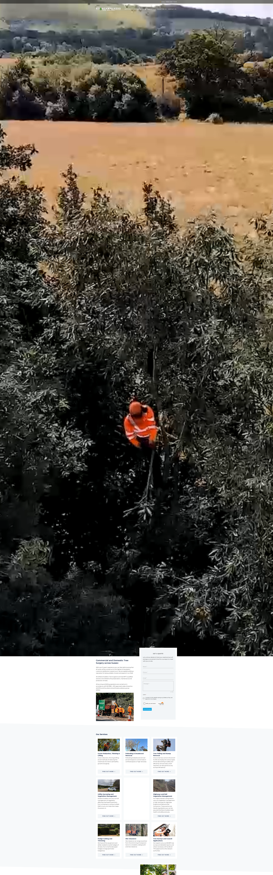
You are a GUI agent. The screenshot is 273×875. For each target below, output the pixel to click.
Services (128, 9)
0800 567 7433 (171, 1)
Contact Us (172, 9)
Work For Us (162, 9)
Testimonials (138, 9)
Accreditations (150, 9)
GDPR (144, 694)
